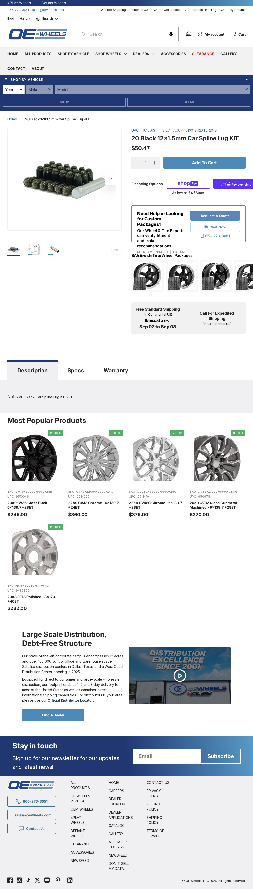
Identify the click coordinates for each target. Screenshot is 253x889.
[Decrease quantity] (137, 163)
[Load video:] (180, 675)
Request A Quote (215, 216)
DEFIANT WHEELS (78, 833)
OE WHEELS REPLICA (80, 798)
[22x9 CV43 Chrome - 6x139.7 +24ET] (96, 474)
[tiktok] (28, 880)
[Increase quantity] (154, 163)
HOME (114, 782)
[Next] (110, 179)
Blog (10, 18)
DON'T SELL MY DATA (119, 866)
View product (35, 480)
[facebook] (10, 880)
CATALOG (117, 825)
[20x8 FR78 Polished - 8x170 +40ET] (35, 568)
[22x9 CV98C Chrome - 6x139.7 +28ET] (157, 474)
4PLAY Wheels (19, 3)
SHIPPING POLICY (154, 820)
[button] (171, 34)
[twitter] (37, 880)
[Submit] (82, 34)
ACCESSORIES (82, 852)
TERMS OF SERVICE (155, 833)
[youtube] (47, 880)
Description (32, 370)
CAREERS (116, 791)
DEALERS (141, 54)
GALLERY (116, 834)
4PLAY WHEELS (77, 820)
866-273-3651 (18, 10)
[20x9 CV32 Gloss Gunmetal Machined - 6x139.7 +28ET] (218, 474)
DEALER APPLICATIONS (120, 814)
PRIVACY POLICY (154, 793)
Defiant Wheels (54, 3)
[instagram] (19, 880)
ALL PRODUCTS (80, 785)
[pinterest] (58, 880)
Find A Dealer (53, 715)
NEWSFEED (80, 860)
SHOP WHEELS (108, 54)
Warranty (116, 370)
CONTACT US (158, 782)
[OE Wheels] (38, 34)
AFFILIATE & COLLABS (118, 844)
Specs (75, 370)
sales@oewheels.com (47, 10)
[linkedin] (70, 880)
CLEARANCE (80, 844)
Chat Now (218, 227)
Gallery (25, 18)
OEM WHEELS (82, 809)
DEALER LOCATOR (117, 801)
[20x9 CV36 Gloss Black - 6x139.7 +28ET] (35, 474)
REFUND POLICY (153, 806)
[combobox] (128, 34)
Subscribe (220, 756)
